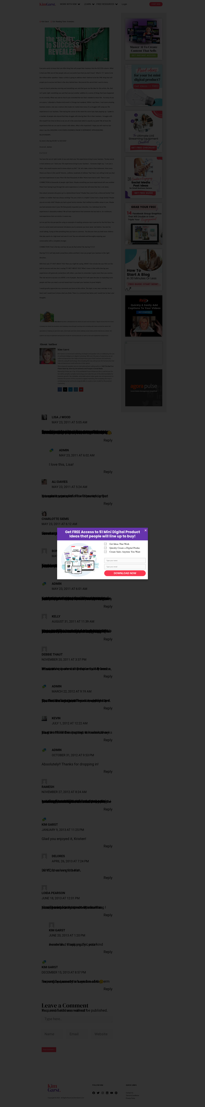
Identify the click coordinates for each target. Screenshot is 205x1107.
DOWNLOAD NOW (125, 573)
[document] (102, 553)
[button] (145, 530)
